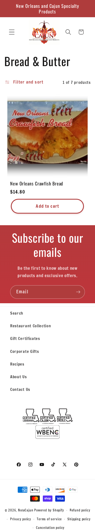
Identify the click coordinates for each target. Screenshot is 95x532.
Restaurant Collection (30, 326)
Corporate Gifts (24, 351)
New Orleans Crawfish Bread (36, 183)
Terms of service (49, 519)
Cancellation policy (50, 527)
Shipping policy (78, 519)
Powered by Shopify (49, 510)
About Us (18, 376)
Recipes (17, 364)
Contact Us (20, 389)
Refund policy (80, 510)
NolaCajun (25, 510)
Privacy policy (20, 519)
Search (16, 313)
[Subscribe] (78, 292)
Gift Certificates (25, 338)
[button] (11, 32)
